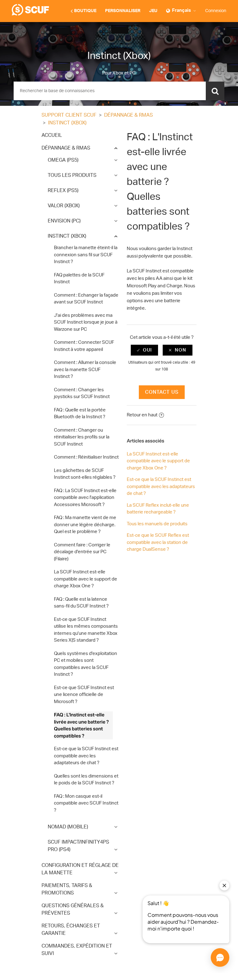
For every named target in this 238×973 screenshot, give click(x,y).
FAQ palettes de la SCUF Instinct (79, 279)
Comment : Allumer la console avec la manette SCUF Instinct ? (85, 369)
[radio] (144, 350)
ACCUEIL (52, 135)
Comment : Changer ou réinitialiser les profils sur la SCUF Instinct (81, 437)
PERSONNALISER (122, 11)
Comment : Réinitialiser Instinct (86, 457)
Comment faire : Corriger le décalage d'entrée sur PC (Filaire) (82, 552)
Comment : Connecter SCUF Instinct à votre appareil (84, 346)
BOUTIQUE (85, 11)
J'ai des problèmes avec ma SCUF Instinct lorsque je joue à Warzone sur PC (85, 322)
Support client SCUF (69, 115)
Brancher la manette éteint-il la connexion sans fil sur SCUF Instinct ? (85, 254)
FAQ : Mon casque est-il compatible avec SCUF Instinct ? (86, 803)
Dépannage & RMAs (128, 115)
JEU (153, 11)
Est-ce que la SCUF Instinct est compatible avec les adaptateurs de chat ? (86, 756)
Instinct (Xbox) (67, 122)
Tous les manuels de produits (157, 524)
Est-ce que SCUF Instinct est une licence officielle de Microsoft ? (84, 694)
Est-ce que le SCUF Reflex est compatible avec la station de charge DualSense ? (158, 542)
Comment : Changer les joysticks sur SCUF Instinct (82, 393)
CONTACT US (161, 392)
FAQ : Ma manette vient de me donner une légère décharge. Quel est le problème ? (85, 524)
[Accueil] (30, 14)
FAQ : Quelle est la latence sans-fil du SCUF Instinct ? (81, 603)
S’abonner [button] (180, 115)
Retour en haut (142, 415)
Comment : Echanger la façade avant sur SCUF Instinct (86, 299)
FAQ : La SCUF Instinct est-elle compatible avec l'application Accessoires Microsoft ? (85, 497)
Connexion (215, 11)
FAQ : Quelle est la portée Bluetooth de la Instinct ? (80, 413)
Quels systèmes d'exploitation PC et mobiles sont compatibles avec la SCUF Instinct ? (85, 664)
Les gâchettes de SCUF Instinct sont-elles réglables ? (85, 474)
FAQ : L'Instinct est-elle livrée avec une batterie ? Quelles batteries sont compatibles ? (81, 725)
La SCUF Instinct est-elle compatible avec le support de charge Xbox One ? (85, 579)
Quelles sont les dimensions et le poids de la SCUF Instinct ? (86, 780)
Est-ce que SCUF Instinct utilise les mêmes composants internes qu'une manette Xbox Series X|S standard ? (86, 630)
